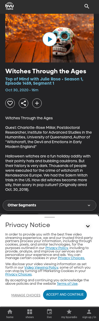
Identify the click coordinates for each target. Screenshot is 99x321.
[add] (37, 103)
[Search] (87, 6)
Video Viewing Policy (41, 267)
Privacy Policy (56, 248)
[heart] (10, 103)
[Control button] (88, 226)
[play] (50, 39)
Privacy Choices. (71, 258)
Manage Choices (25, 295)
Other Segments (22, 205)
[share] (23, 103)
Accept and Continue (65, 294)
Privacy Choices (18, 274)
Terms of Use (67, 284)
